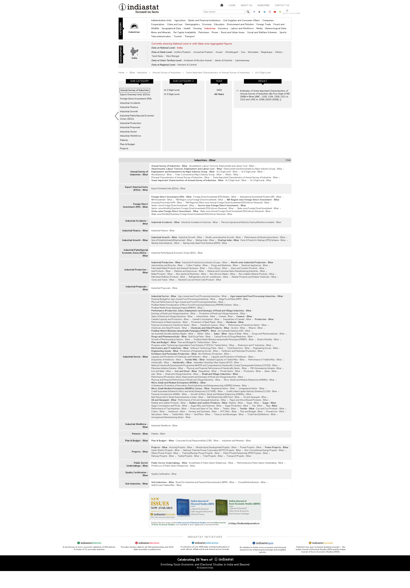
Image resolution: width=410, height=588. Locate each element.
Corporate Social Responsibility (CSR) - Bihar (197, 440)
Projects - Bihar (140, 451)
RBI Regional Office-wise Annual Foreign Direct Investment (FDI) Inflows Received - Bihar (227, 202)
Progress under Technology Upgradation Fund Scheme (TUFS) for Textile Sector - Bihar (192, 345)
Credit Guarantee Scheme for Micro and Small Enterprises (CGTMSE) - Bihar (187, 391)
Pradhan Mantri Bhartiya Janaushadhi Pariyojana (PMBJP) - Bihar (183, 330)
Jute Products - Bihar (161, 271)
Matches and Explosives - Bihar (189, 271)
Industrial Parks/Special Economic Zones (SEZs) (137, 117)
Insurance (223, 28)
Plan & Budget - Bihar (136, 440)
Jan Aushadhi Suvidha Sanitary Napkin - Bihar (172, 333)
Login (232, 5)
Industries (210, 28)
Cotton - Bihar (158, 411)
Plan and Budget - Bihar (163, 342)
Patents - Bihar (140, 433)
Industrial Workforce (130, 135)
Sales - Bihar (220, 333)
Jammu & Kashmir (223, 60)
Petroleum (204, 32)
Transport (189, 36)
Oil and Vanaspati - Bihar (254, 397)
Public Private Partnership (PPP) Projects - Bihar (245, 453)
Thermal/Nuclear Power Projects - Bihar (201, 453)
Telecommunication (161, 36)
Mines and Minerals (161, 32)
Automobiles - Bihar (205, 316)
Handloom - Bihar (235, 322)
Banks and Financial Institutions (204, 20)
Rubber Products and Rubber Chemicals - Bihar (254, 277)
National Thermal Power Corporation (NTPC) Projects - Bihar (212, 450)
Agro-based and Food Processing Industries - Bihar (202, 296)
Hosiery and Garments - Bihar (203, 411)
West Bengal (172, 56)
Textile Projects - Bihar (188, 456)
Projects (124, 148)
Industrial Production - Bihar (136, 271)
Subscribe (263, 5)
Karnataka (253, 52)
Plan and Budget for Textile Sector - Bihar (197, 342)
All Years (219, 94)
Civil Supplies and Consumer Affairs (241, 20)
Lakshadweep (242, 60)
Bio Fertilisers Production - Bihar (213, 354)
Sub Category (139, 81)
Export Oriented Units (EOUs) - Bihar (136, 188)
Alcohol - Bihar (238, 328)
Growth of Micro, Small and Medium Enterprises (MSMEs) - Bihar (221, 394)
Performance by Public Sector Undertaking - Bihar (260, 463)
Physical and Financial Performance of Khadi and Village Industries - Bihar (185, 379)
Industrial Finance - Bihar (135, 230)
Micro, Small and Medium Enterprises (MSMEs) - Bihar (249, 379)
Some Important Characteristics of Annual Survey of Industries (218, 72)
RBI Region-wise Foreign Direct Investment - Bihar (199, 199)
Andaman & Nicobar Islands (198, 60)
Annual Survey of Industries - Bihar (139, 173)
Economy (207, 24)
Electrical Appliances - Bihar (255, 265)
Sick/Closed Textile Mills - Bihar (166, 485)
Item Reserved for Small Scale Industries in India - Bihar (177, 397)
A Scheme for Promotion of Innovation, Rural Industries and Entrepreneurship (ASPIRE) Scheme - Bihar (199, 385)
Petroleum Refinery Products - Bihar (168, 277)
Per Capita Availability (185, 32)
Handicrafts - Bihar (160, 362)
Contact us (282, 5)
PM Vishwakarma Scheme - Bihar (266, 368)
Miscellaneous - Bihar (161, 174)
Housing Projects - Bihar (180, 447)
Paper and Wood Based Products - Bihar (249, 400)
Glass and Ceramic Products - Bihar (247, 268)
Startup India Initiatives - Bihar (165, 243)
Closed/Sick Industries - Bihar (252, 482)
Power (215, 32)
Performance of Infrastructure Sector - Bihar (264, 237)
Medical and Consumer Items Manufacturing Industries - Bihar (236, 271)
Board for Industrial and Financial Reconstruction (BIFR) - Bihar (205, 482)
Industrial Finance (129, 107)
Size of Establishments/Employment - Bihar (171, 240)
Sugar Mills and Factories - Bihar (206, 405)
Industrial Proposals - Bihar (137, 288)
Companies (268, 20)
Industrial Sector (128, 131)
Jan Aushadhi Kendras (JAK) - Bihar (234, 330)
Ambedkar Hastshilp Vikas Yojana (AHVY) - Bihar (216, 362)
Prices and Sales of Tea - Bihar (204, 408)
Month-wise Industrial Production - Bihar (252, 262)
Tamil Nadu (157, 56)
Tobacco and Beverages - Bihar (229, 414)
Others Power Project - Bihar (164, 453)
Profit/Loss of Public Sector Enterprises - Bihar (173, 465)
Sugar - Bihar (252, 402)
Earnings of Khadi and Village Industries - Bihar (173, 313)
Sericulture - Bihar (159, 414)
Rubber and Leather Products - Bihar (168, 402)
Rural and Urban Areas (233, 32)
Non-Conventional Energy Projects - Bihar (264, 450)
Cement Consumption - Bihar (206, 319)
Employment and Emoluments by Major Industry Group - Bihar (253, 168)
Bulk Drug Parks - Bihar (200, 336)
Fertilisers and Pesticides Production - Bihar (242, 351)
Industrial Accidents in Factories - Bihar (199, 222)
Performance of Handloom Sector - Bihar (247, 325)
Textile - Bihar (229, 408)
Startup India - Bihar (205, 240)
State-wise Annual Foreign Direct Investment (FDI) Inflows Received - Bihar (235, 211)
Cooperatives (158, 24)
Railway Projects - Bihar (162, 456)
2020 (219, 90)
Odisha (278, 52)
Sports (283, 32)
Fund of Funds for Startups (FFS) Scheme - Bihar (263, 240)
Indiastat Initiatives (205, 537)
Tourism (178, 36)
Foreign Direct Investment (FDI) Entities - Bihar (214, 196)
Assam (219, 52)
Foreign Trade (264, 24)
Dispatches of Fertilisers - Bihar (166, 359)
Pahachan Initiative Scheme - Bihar (167, 368)
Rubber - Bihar (236, 402)
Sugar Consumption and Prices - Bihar (169, 405)
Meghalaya (266, 52)
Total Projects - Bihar (213, 456)
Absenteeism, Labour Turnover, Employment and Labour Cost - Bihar (221, 166)
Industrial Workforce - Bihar (136, 426)
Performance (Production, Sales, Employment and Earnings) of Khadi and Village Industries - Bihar (201, 310)
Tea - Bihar (257, 405)
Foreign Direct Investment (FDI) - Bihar (135, 205)
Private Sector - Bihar (230, 371)
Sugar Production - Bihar (236, 405)
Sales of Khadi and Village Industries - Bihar (172, 316)
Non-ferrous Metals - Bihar (222, 274)
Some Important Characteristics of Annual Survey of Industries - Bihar (245, 177)
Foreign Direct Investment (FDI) (136, 98)
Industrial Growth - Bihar (135, 240)
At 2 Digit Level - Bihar (227, 171)
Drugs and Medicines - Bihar (224, 265)
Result (262, 81)
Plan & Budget (127, 144)
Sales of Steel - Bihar (238, 333)
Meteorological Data (275, 28)
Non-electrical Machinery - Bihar (191, 274)
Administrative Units (161, 20)
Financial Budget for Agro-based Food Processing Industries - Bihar (183, 299)
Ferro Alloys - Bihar (218, 268)
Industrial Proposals (130, 127)
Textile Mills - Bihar (195, 359)
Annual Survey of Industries (166, 72)
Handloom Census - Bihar (212, 325)
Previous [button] (117, 116)
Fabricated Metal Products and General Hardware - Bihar (178, 268)
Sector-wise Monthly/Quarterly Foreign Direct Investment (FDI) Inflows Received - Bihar (192, 208)
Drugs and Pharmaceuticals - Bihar (268, 333)
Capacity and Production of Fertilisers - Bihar (232, 356)
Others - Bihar (231, 174)
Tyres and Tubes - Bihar (162, 279)
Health (187, 28)
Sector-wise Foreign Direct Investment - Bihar (172, 205)
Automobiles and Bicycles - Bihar (167, 265)
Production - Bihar (264, 319)
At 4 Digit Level (263, 72)
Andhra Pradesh (182, 52)
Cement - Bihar (226, 316)
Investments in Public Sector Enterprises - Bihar (211, 463)
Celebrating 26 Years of (195, 559)
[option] (140, 116)
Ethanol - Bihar (256, 328)
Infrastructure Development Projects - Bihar (216, 447)
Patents (124, 140)
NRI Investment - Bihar (161, 199)
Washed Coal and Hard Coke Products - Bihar (199, 279)
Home (121, 72)
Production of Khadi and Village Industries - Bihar (222, 313)
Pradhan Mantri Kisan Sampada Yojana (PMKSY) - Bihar (177, 307)
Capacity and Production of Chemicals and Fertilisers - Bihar (179, 356)
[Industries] (136, 28)
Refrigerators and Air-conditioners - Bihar (208, 277)
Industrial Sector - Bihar (135, 356)
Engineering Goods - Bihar (265, 348)
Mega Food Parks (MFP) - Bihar (233, 299)
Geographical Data (172, 28)
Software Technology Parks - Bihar (206, 348)
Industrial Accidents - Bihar (136, 222)
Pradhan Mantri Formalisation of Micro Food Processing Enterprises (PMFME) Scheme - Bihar (194, 305)
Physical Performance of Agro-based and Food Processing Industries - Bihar (187, 302)
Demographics (192, 24)
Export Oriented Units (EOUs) (135, 94)
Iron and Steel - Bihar (161, 371)
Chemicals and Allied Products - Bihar (169, 328)
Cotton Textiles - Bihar (197, 265)
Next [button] (292, 116)
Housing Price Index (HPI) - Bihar (166, 202)
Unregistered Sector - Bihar (251, 388)
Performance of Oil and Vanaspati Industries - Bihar (202, 400)
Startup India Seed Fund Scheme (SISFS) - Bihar (205, 243)
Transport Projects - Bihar (238, 456)
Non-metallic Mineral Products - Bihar (256, 274)
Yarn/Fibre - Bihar (202, 414)
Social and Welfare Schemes (262, 32)
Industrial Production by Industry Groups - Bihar (204, 262)
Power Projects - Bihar (250, 447)
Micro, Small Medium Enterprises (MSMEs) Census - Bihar (180, 388)
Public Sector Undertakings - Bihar (137, 464)
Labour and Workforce (242, 28)
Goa (243, 52)
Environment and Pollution (240, 24)
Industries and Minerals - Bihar (236, 440)
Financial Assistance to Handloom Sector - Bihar (174, 325)
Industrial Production (130, 123)
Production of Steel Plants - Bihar (206, 322)
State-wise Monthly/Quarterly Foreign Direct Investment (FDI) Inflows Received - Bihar (191, 214)
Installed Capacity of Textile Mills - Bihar (225, 359)
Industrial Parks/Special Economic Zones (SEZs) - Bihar (135, 253)
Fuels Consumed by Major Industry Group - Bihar (198, 174)
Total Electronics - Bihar (238, 348)
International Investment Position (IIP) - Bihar (260, 196)
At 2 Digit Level (172, 90)
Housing (197, 28)
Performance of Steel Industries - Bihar (169, 322)
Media (259, 28)
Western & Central (187, 64)
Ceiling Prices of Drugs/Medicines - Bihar (233, 336)
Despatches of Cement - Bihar (237, 319)
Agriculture (180, 20)
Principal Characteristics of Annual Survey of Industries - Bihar (180, 177)
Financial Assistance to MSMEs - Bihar (169, 394)
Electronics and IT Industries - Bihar (254, 345)
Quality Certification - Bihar (136, 474)
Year (219, 81)
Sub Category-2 (183, 81)
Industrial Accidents (130, 103)
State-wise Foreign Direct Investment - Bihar (258, 208)
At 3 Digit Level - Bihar (251, 171)
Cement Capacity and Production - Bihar (170, 319)
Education (219, 24)
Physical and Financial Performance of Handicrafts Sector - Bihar (217, 368)
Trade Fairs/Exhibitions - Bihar (261, 414)
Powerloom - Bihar (275, 411)
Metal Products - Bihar (161, 274)
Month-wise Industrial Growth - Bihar (223, 237)
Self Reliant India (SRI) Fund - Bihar (223, 397)
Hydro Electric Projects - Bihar (165, 450)
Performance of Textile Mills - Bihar (265, 359)
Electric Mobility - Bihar (268, 339)
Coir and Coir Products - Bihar (270, 408)
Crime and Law (175, 24)
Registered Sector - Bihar (223, 388)
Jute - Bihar (156, 374)
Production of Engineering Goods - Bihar (199, 351)
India (180, 47)
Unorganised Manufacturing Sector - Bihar (171, 417)
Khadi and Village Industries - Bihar (181, 374)
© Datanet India (205, 567)
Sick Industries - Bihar (136, 483)
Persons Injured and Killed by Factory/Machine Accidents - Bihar (251, 222)
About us (246, 5)
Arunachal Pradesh (203, 52)
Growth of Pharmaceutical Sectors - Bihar (170, 339)
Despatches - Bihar (208, 371)
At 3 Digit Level (172, 94)
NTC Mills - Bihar (228, 411)
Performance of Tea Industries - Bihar (169, 408)
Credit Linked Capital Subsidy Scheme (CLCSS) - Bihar (251, 391)
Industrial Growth (129, 111)
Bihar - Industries (138, 72)
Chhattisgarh (231, 52)
